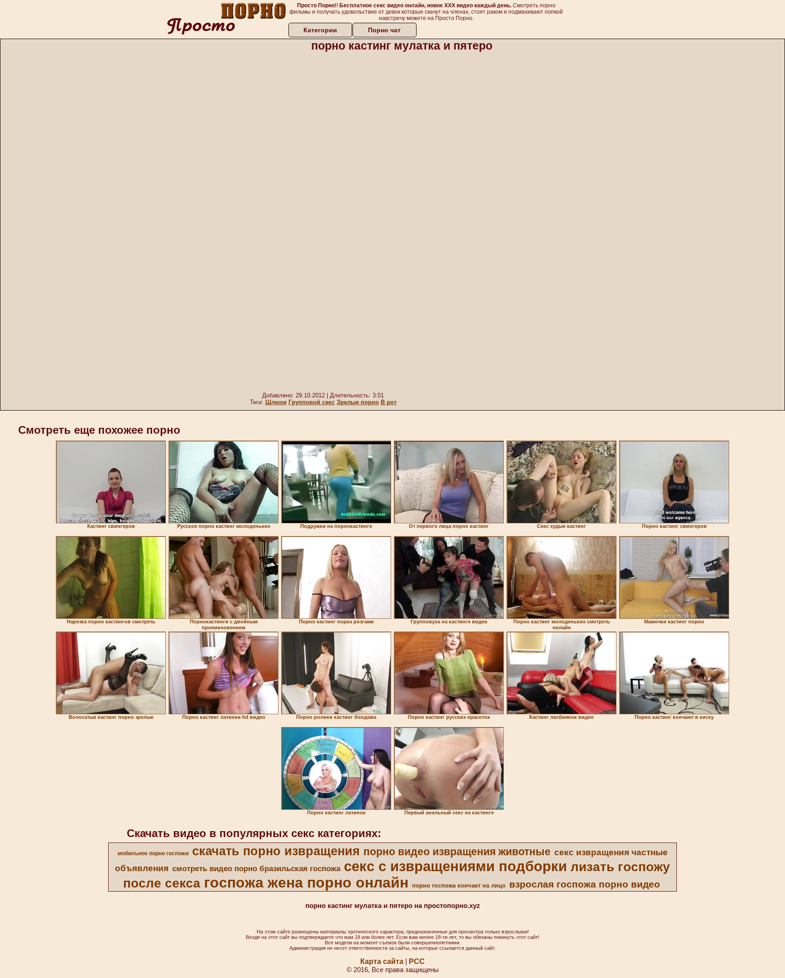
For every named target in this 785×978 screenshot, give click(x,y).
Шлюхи (276, 402)
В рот (389, 402)
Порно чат (384, 30)
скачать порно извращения (276, 851)
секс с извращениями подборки (455, 866)
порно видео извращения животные (457, 852)
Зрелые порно (358, 402)
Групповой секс (311, 402)
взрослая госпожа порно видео (584, 884)
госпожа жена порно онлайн (306, 882)
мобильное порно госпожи (153, 853)
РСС (417, 961)
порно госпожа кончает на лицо (459, 885)
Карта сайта (381, 961)
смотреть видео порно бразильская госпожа (256, 868)
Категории (320, 30)
